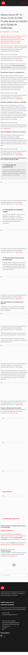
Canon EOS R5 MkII (7, 491)
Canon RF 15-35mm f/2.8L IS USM (9, 45)
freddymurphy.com (12, 555)
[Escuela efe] (3, 3)
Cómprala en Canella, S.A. (7, 530)
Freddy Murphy (19, 60)
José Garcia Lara (14, 412)
